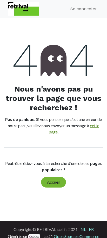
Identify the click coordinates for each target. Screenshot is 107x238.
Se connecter (83, 8)
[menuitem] (83, 229)
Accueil (53, 181)
